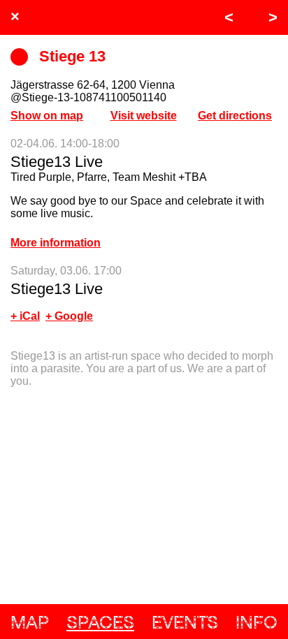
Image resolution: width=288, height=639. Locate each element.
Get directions (235, 116)
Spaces (100, 622)
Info (257, 622)
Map (29, 622)
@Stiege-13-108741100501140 (88, 97)
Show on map (46, 116)
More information (55, 243)
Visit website (143, 116)
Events (185, 622)
